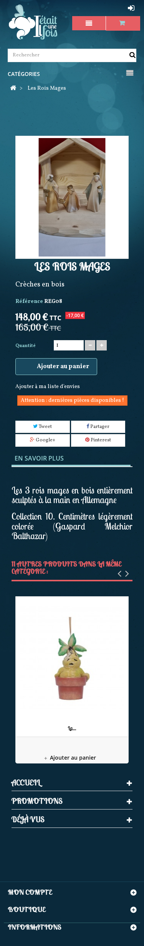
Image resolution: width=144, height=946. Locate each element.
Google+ (45, 440)
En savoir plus (39, 458)
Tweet (45, 426)
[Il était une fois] (33, 22)
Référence (29, 301)
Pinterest (100, 440)
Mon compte (30, 892)
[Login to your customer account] (132, 8)
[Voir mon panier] (123, 23)
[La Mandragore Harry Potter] (72, 658)
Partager (99, 426)
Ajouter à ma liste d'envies (47, 386)
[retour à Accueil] (13, 89)
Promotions (37, 801)
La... (72, 728)
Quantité (25, 346)
